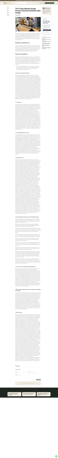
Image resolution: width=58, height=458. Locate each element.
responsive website (21, 76)
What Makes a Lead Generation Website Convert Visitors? (46, 41)
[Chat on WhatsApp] (56, 456)
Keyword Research (35, 225)
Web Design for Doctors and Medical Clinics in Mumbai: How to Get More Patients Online (46, 48)
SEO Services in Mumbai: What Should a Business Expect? (46, 39)
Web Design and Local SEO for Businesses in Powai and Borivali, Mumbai (46, 45)
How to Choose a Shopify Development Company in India (46, 37)
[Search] (28, 3)
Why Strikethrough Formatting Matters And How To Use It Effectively (13, 394)
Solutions (8, 8)
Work (7, 11)
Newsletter (8, 15)
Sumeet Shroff (47, 8)
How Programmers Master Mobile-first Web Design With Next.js (28, 394)
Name (16, 371)
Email (29, 371)
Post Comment (38, 379)
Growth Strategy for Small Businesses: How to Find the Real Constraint (46, 43)
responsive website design (35, 77)
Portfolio (8, 12)
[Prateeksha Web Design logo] (8, 3)
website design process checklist (24, 35)
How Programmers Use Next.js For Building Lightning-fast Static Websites (43, 394)
